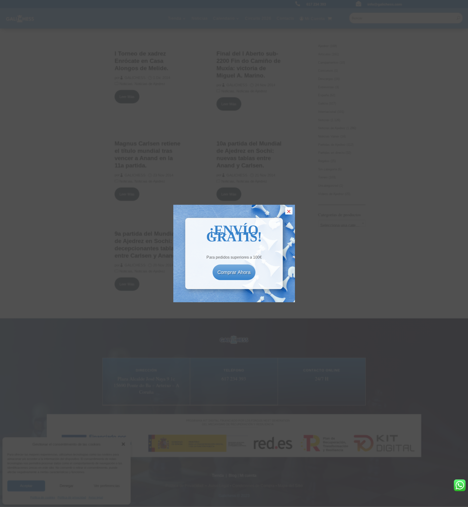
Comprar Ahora (234, 272)
